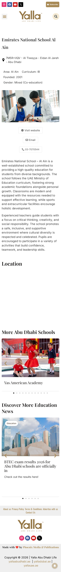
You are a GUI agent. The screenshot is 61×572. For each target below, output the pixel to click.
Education (11, 423)
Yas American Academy (23, 382)
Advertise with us (50, 509)
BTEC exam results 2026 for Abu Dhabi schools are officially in (30, 466)
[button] (4, 16)
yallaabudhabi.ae (19, 561)
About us (7, 509)
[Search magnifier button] (56, 16)
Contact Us (30, 512)
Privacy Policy (18, 509)
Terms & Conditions (33, 509)
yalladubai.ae (42, 561)
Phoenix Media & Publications (41, 547)
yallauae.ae (31, 565)
